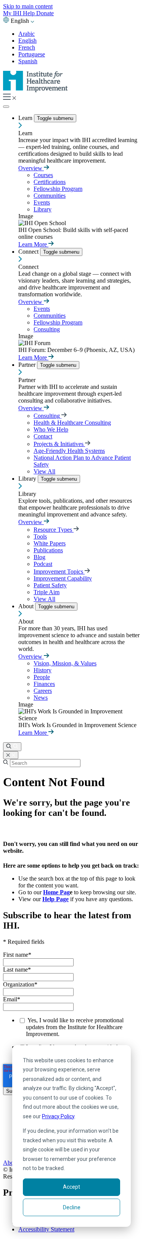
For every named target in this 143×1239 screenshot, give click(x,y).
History (42, 670)
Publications (48, 550)
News (41, 697)
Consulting (47, 329)
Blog (39, 557)
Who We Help (51, 429)
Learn (26, 118)
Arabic (26, 33)
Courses (43, 175)
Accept (71, 1187)
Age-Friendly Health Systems (69, 451)
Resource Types (54, 529)
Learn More (33, 244)
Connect (29, 251)
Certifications (50, 182)
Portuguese (31, 54)
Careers (43, 690)
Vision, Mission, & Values (65, 663)
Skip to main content (28, 6)
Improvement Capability (63, 578)
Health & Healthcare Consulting (72, 422)
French (26, 47)
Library (42, 209)
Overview (31, 168)
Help (29, 13)
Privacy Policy (58, 1116)
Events (42, 202)
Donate (45, 13)
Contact (43, 436)
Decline (71, 1207)
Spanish (27, 61)
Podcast (43, 564)
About (26, 606)
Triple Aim (46, 592)
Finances (44, 684)
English (27, 40)
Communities (50, 195)
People (42, 677)
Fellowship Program (58, 188)
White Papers (50, 543)
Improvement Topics (59, 571)
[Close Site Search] (10, 755)
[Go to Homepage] (35, 90)
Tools (40, 536)
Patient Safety (50, 585)
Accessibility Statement (46, 1229)
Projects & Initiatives (59, 444)
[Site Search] (12, 746)
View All (44, 471)
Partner (27, 364)
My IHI (13, 13)
